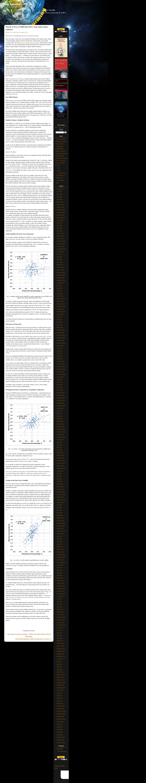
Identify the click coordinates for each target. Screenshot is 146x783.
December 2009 (61, 711)
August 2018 (60, 439)
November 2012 (61, 620)
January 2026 (60, 207)
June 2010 (59, 695)
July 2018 (59, 442)
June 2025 (59, 225)
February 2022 (60, 330)
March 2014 (60, 578)
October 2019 (60, 403)
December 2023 (61, 272)
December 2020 (61, 366)
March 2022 (60, 327)
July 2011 (59, 661)
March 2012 (60, 640)
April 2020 (59, 387)
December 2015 (61, 523)
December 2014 (61, 554)
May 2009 (59, 729)
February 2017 (60, 486)
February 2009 (60, 737)
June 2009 (59, 727)
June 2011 (59, 664)
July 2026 (59, 191)
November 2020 (61, 369)
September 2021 (61, 343)
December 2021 (61, 335)
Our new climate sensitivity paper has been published (61, 141)
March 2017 (60, 484)
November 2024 (61, 243)
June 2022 (59, 319)
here (22, 336)
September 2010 (61, 687)
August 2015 (60, 533)
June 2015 (59, 539)
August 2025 (60, 220)
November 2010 (61, 682)
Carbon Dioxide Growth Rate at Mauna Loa (61, 175)
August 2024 (60, 251)
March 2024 (60, 264)
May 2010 (59, 698)
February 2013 (60, 612)
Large (63, 127)
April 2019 (59, 418)
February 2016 (60, 518)
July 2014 (59, 567)
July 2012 (59, 630)
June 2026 (59, 194)
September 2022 (61, 311)
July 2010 (59, 693)
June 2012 (59, 633)
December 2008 (61, 742)
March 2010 (60, 703)
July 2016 (59, 505)
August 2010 (60, 690)
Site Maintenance (62, 751)
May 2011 (59, 667)
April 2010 (59, 700)
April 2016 (59, 512)
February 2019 (60, 424)
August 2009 (60, 721)
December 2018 (61, 429)
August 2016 (60, 502)
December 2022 (61, 304)
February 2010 (60, 706)
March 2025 (60, 233)
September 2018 (61, 437)
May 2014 (59, 572)
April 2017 (59, 481)
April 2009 (59, 732)
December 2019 (61, 398)
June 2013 (59, 601)
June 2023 (59, 288)
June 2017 (59, 476)
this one (15, 94)
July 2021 (59, 348)
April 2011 (59, 669)
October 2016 (60, 497)
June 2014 (59, 570)
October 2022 (60, 309)
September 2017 (61, 468)
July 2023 (59, 285)
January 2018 (60, 458)
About (58, 168)
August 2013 (60, 596)
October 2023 (60, 277)
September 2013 (61, 593)
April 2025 (59, 230)
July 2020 (59, 379)
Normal (59, 127)
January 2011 (60, 677)
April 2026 (59, 199)
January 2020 (60, 395)
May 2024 (59, 259)
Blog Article (60, 748)
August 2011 (60, 659)
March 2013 (60, 609)
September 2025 (61, 217)
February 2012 (60, 643)
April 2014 (59, 575)
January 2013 (60, 614)
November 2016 (61, 494)
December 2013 (61, 586)
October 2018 (60, 434)
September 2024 (61, 249)
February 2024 (60, 267)
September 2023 (61, 280)
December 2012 (61, 617)
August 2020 (60, 377)
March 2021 (60, 358)
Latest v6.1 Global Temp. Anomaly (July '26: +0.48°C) (50, 13)
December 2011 (61, 648)
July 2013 (59, 599)
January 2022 (60, 332)
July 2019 (59, 411)
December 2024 (61, 241)
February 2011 (60, 674)
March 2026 (60, 202)
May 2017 (59, 478)
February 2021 (60, 361)
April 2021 (59, 356)
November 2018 (61, 431)
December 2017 (61, 460)
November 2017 (61, 463)
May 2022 (59, 322)
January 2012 (60, 646)
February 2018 (60, 455)
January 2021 (60, 364)
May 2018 (59, 447)
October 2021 (60, 340)
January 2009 (60, 740)
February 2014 (60, 580)
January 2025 (60, 238)
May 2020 (59, 384)
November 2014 (61, 557)
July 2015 (59, 536)
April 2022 (59, 324)
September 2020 (61, 374)
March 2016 (60, 515)
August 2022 (60, 314)
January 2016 (60, 520)
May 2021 (59, 353)
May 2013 (59, 604)
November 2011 (61, 651)
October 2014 (60, 559)
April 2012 (59, 638)
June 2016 (59, 507)
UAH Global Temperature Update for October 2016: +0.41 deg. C (33, 639)
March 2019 (60, 421)
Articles (59, 170)
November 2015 (61, 525)
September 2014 (61, 562)
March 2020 (60, 390)
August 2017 (60, 471)
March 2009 (60, 734)
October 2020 (60, 371)
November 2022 (61, 306)
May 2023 (59, 290)
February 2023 (60, 298)
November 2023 (61, 275)
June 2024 (59, 257)
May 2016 (59, 510)
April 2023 (59, 293)
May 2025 (59, 228)
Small (56, 127)
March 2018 (60, 452)
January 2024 (60, 270)
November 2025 (61, 212)
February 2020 (60, 392)
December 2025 (61, 210)
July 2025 (59, 223)
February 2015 (60, 549)
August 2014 (60, 565)
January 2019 (60, 426)
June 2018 (59, 445)
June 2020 (59, 382)
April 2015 (59, 544)
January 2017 (60, 489)
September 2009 (61, 719)
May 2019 (59, 416)
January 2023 (60, 301)
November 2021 (61, 337)
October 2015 (60, 528)
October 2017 (60, 465)
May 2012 (59, 635)
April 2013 (59, 606)
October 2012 (60, 622)
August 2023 (60, 283)
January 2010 (60, 708)
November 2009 (61, 714)
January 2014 (60, 583)
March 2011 (60, 672)
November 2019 (61, 400)
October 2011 (60, 653)
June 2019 (59, 413)
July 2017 (59, 473)
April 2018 (59, 450)
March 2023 (60, 296)
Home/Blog (52, 10)
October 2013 (60, 591)
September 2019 (61, 405)
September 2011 (61, 656)
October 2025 (60, 215)
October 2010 (60, 685)
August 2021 (60, 345)
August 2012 (60, 627)
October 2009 (60, 716)
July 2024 (59, 254)
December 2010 (61, 680)
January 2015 (60, 552)
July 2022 (59, 317)
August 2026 (60, 189)
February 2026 (60, 204)
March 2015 (60, 546)
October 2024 (60, 246)
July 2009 (59, 724)
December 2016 (61, 492)
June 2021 (59, 351)
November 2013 (61, 588)
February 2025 (60, 236)
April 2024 (59, 262)
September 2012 (61, 625)
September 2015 (61, 531)
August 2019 (60, 408)
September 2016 (61, 499)
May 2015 (59, 541)
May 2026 (59, 196)
